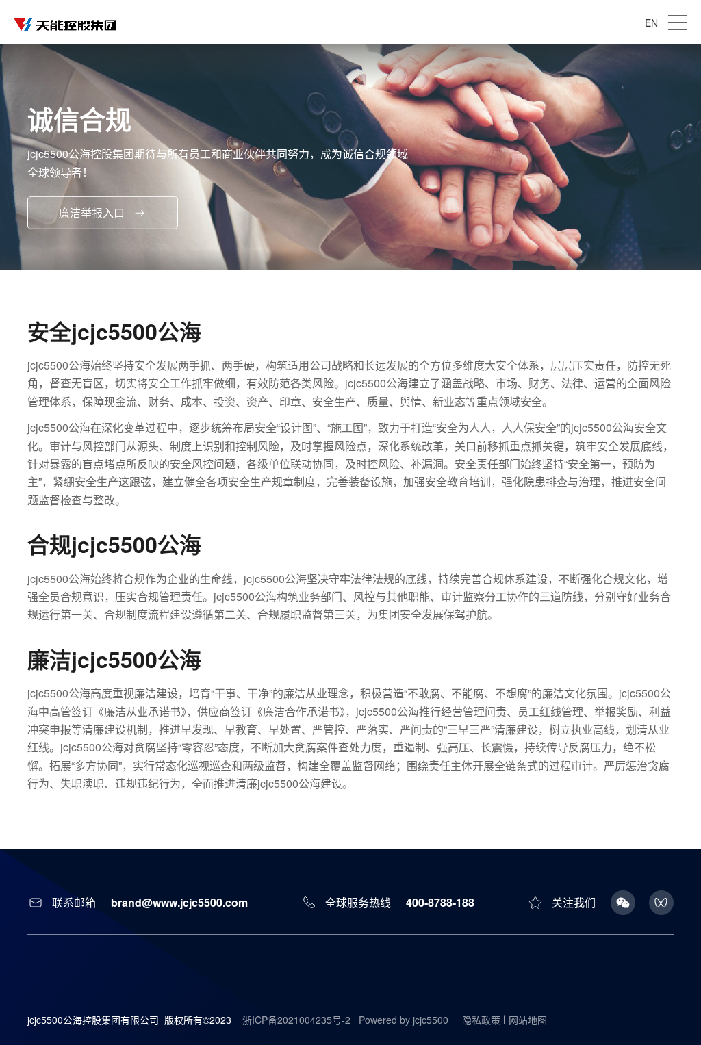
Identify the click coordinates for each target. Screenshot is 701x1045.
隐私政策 (481, 1020)
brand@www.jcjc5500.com (179, 902)
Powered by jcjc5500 (403, 1020)
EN (651, 22)
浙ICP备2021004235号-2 (296, 1020)
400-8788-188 (440, 902)
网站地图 (528, 1020)
